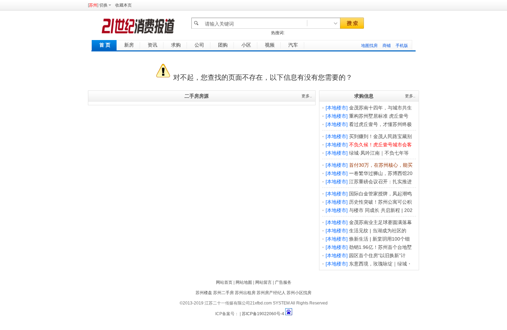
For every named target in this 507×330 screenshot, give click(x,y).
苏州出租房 (245, 292)
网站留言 (263, 282)
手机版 (402, 45)
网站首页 (224, 282)
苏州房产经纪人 (271, 292)
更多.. (306, 96)
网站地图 (244, 282)
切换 (103, 5)
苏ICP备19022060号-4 (263, 313)
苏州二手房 (223, 292)
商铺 (386, 45)
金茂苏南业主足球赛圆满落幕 (380, 222)
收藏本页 (123, 5)
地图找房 (369, 45)
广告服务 (283, 282)
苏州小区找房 (299, 292)
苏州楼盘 (204, 292)
